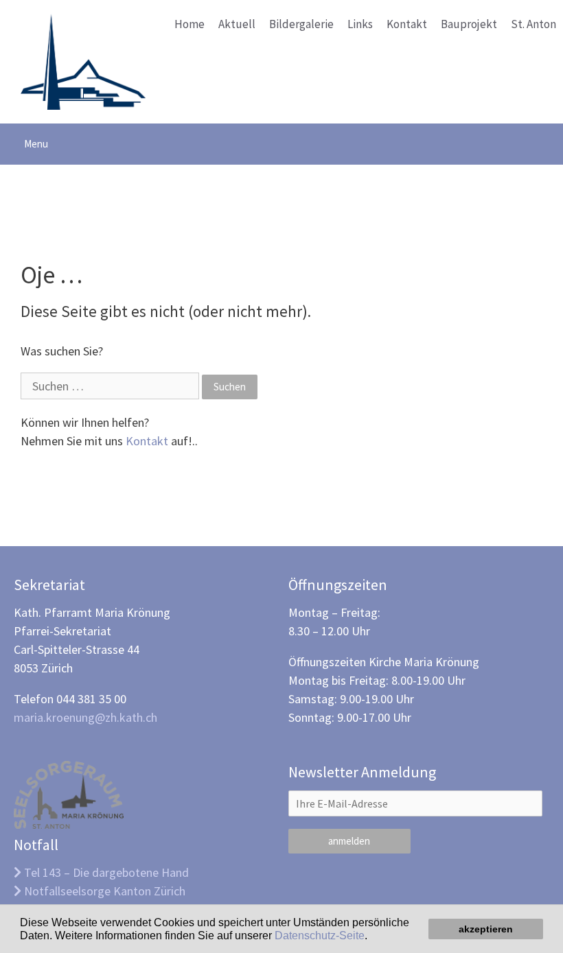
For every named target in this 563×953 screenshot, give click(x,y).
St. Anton (533, 24)
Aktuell (236, 24)
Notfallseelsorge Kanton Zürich (103, 891)
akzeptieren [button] (486, 928)
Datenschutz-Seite (320, 935)
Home (189, 24)
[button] (372, 936)
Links (360, 24)
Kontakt (407, 24)
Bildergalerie (301, 24)
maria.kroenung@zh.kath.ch (85, 717)
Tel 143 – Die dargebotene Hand (105, 872)
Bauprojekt (469, 24)
